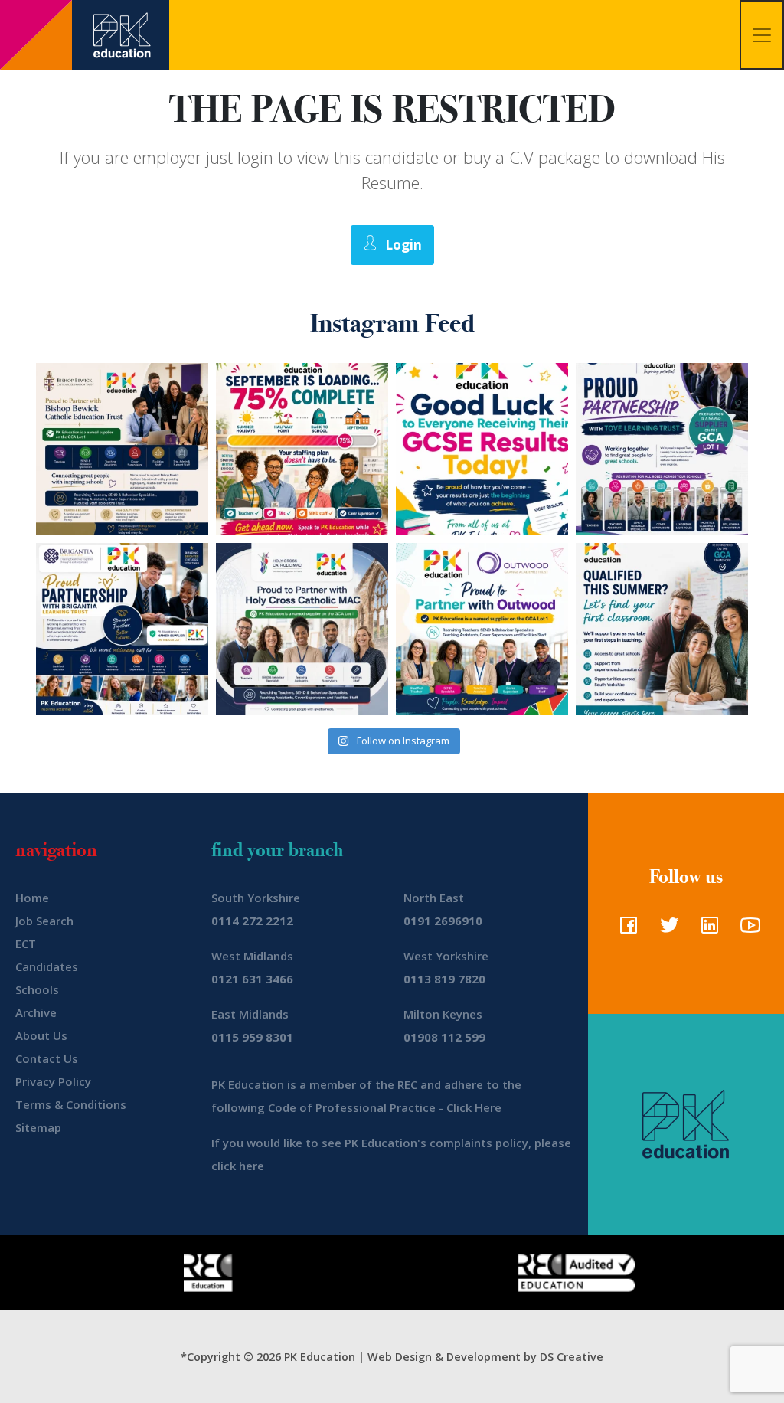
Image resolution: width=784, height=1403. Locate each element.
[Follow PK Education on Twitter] (665, 929)
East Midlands (250, 1014)
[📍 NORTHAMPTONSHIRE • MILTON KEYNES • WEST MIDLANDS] (662, 449)
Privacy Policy (53, 1081)
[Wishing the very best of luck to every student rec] (482, 449)
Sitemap (38, 1127)
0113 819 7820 (444, 978)
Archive (36, 1012)
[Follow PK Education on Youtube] (747, 929)
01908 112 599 (444, 1037)
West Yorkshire (445, 955)
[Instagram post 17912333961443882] (302, 449)
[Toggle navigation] (762, 35)
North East (433, 897)
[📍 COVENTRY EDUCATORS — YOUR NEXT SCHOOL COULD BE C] (302, 629)
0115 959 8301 (252, 1037)
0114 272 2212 (252, 920)
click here (237, 1165)
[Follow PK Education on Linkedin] (706, 929)
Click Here (473, 1107)
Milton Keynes (442, 1014)
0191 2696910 (442, 920)
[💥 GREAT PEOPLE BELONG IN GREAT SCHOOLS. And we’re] (122, 449)
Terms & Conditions (70, 1104)
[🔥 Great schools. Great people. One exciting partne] (122, 629)
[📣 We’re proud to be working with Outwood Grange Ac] (482, 629)
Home (32, 897)
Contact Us (46, 1058)
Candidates (46, 966)
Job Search (44, 920)
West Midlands (252, 955)
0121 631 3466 (252, 978)
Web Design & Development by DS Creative (485, 1356)
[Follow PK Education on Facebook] (625, 929)
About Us (41, 1035)
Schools (37, 989)
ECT (25, 943)
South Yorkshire (255, 897)
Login (403, 244)
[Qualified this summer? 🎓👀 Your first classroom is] (662, 629)
